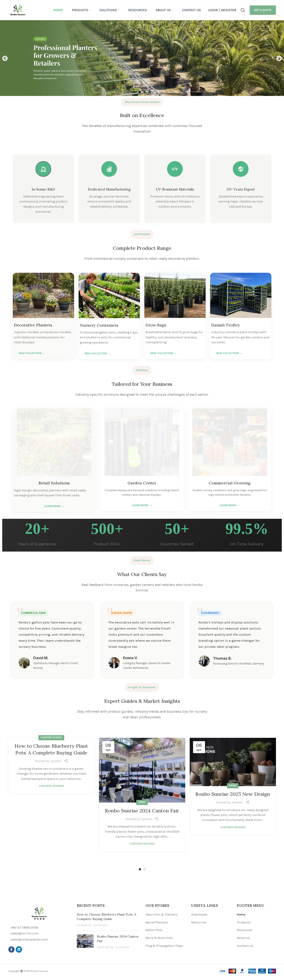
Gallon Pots (154, 930)
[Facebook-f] (11, 949)
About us (243, 938)
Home (241, 914)
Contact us (245, 946)
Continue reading (51, 785)
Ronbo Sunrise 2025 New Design (232, 794)
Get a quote (262, 10)
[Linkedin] (19, 949)
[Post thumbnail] (85, 941)
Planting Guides (51, 737)
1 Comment (100, 925)
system (56, 761)
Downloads (199, 914)
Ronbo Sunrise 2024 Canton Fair (142, 810)
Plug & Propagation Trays (164, 946)
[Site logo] (18, 10)
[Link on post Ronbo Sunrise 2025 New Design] (233, 762)
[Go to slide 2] (144, 869)
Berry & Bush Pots (159, 938)
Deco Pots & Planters (161, 914)
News (142, 802)
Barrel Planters (156, 922)
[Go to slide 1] (140, 869)
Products (244, 922)
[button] (5, 58)
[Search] (242, 10)
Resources (199, 922)
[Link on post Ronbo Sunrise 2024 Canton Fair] (142, 770)
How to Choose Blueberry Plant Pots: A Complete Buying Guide (106, 916)
